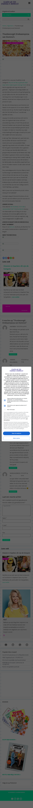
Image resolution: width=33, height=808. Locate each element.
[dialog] (16, 404)
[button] (16, 410)
